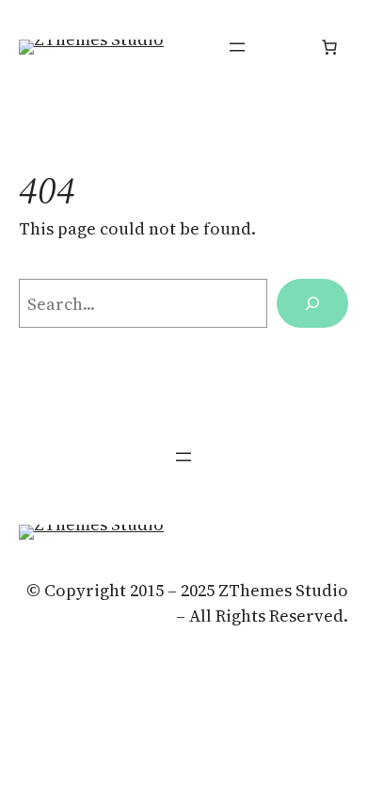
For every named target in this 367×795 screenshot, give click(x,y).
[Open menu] (237, 47)
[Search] (312, 303)
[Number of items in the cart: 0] (329, 47)
